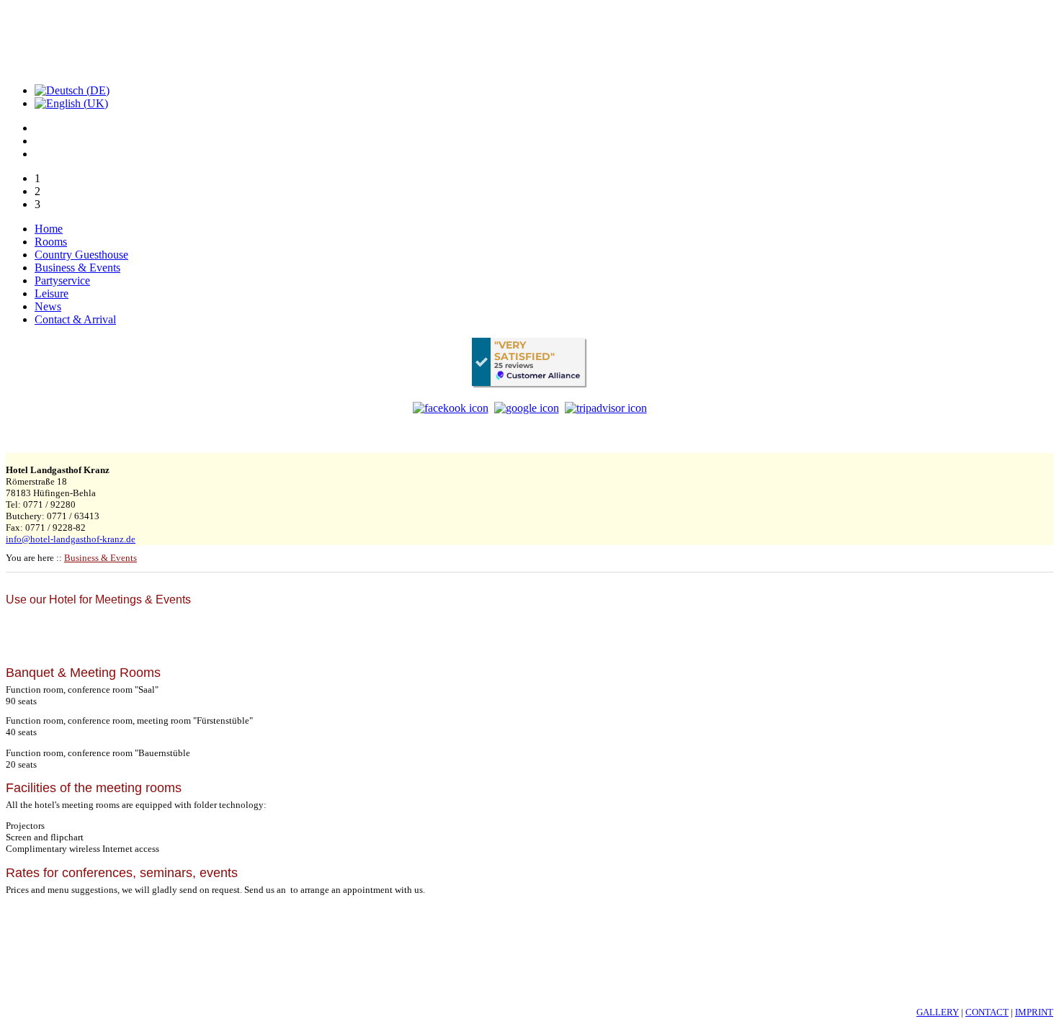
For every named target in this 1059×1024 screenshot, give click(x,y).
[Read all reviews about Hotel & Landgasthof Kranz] (529, 363)
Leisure (51, 293)
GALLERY (937, 1012)
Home (49, 229)
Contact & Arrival (75, 319)
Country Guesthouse (81, 254)
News (48, 306)
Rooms (51, 241)
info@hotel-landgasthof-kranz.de (70, 539)
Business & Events (77, 267)
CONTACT (987, 1012)
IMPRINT (1034, 1012)
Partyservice (62, 280)
